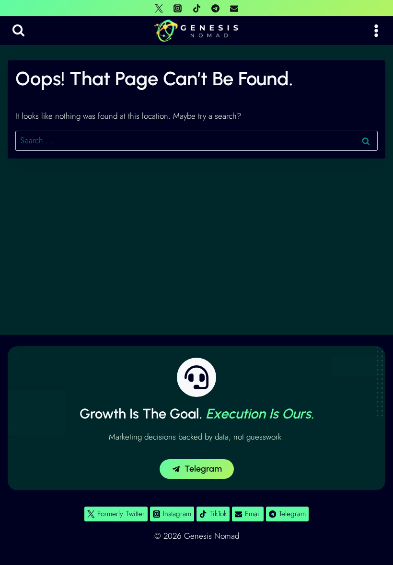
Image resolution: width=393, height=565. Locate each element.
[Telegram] (215, 8)
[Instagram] (178, 8)
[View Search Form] (18, 31)
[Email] (234, 8)
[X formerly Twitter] (159, 8)
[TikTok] (196, 8)
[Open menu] (376, 31)
